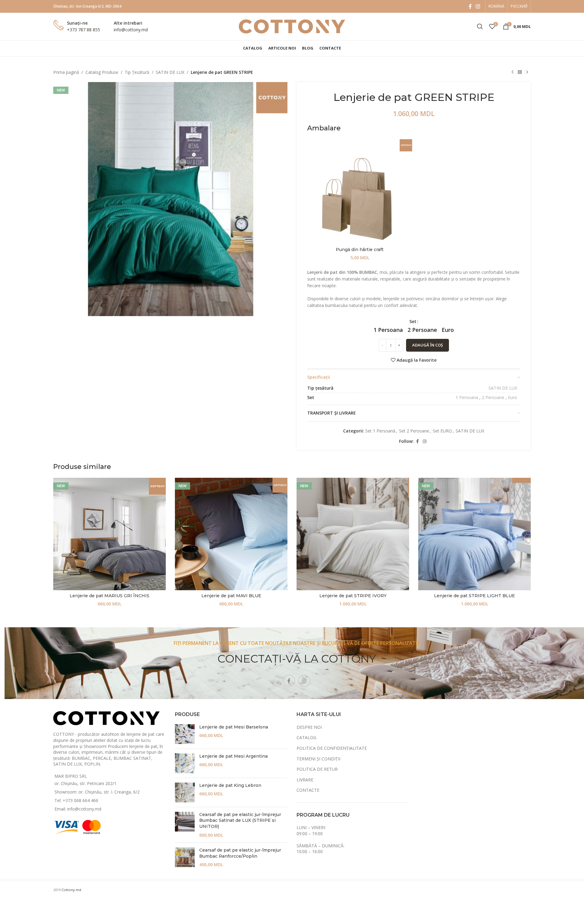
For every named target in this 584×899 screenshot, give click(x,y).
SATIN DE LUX (170, 72)
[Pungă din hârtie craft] (359, 191)
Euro (512, 397)
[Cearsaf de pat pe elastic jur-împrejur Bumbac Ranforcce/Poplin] (185, 857)
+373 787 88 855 (83, 30)
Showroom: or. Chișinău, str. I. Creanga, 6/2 (97, 792)
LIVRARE (305, 780)
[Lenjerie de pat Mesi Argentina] (185, 763)
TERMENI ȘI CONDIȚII (318, 759)
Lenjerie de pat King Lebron (230, 785)
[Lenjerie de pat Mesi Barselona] (185, 734)
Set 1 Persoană (380, 431)
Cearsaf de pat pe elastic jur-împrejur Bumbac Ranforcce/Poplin (240, 853)
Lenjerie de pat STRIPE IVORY (353, 595)
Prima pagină (66, 72)
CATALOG (306, 737)
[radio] (388, 330)
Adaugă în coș (427, 345)
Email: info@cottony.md (77, 809)
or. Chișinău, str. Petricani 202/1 (85, 783)
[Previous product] (512, 72)
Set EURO (442, 431)
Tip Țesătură (137, 72)
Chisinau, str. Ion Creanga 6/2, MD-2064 (87, 6)
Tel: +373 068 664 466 (76, 800)
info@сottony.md (131, 30)
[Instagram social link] (478, 6)
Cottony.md (71, 889)
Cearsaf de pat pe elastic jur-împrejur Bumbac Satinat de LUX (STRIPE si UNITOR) (240, 820)
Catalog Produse (101, 72)
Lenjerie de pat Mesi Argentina (233, 756)
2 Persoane (493, 397)
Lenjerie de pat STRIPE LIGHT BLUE (474, 595)
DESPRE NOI (309, 727)
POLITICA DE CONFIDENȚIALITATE (332, 748)
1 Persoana (467, 397)
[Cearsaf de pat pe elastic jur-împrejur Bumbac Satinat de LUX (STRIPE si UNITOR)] (185, 825)
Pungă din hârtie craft (360, 249)
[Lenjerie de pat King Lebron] (185, 792)
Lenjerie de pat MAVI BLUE (231, 595)
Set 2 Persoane (414, 431)
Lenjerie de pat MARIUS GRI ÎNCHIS (109, 595)
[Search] (480, 26)
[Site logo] (292, 26)
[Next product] (527, 72)
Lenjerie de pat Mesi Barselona (233, 727)
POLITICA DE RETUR (317, 769)
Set (412, 321)
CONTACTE (308, 790)
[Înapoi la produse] (519, 72)
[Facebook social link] (470, 6)
